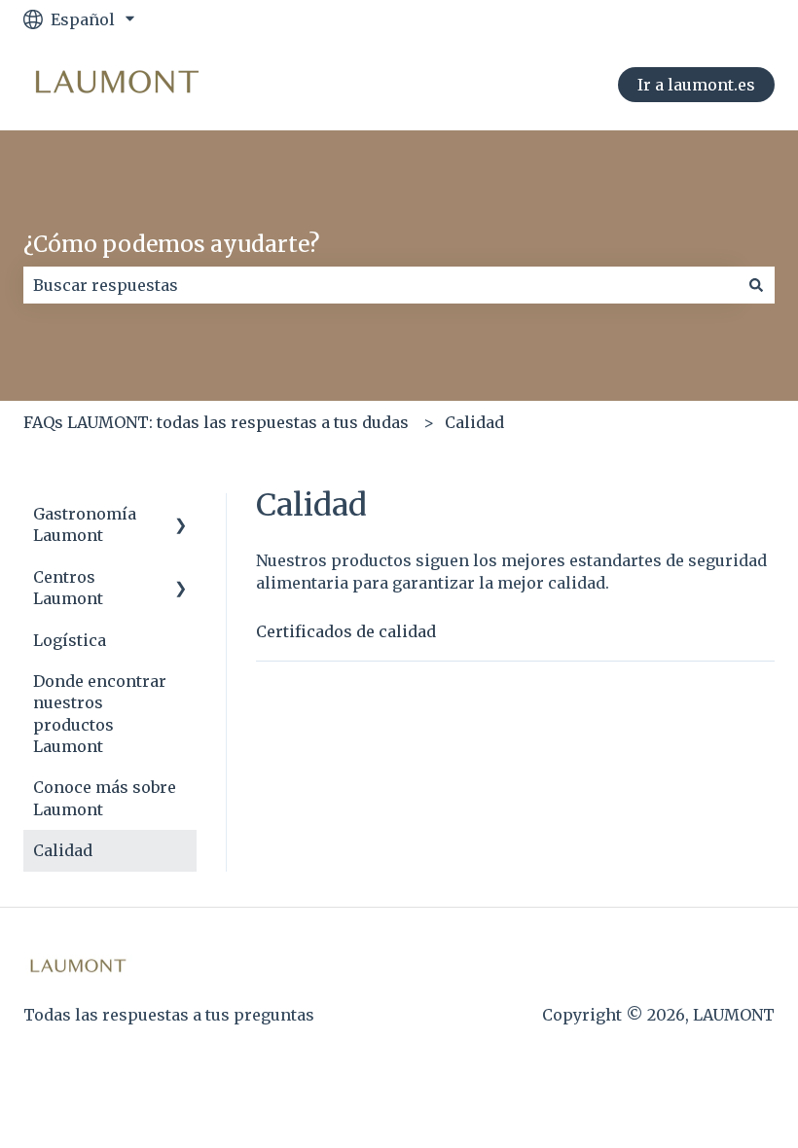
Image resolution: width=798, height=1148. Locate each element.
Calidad (474, 422)
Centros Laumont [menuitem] (68, 587)
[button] (181, 515)
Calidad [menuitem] (62, 850)
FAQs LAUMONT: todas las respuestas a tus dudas (216, 422)
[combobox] (380, 285)
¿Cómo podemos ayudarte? (171, 244)
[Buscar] (756, 285)
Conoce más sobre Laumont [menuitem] (104, 797)
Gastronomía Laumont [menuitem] (84, 524)
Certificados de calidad (346, 631)
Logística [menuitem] (69, 640)
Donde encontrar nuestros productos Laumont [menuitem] (99, 713)
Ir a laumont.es (696, 84)
